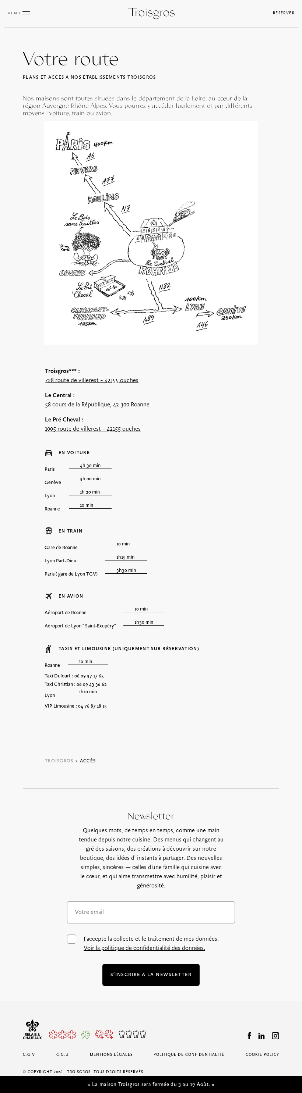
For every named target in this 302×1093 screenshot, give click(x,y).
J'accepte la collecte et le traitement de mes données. (151, 943)
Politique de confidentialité (189, 1055)
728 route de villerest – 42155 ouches (91, 380)
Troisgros (59, 761)
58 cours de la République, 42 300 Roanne (97, 405)
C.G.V (29, 1055)
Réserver (284, 13)
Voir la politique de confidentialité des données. (144, 948)
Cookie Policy (262, 1055)
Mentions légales (111, 1055)
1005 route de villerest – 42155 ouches (93, 429)
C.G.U (62, 1055)
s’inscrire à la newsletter (151, 975)
